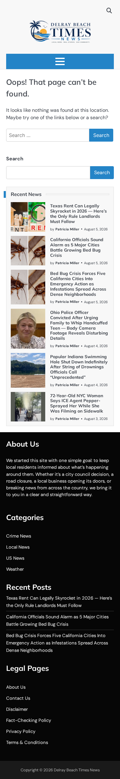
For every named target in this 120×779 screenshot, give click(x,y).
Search (14, 158)
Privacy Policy (20, 731)
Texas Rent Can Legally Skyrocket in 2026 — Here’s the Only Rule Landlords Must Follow (78, 213)
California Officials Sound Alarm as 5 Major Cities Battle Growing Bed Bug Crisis (76, 247)
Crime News (18, 536)
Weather (15, 569)
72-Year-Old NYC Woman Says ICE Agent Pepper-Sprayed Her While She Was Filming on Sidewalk (76, 403)
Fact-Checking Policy (28, 720)
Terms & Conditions (27, 742)
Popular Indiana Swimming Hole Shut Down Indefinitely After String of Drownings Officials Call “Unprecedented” (79, 367)
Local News (18, 547)
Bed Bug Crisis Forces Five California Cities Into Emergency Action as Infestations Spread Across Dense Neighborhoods (78, 284)
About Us (16, 687)
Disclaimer (17, 709)
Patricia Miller (67, 229)
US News (15, 558)
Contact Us (18, 698)
